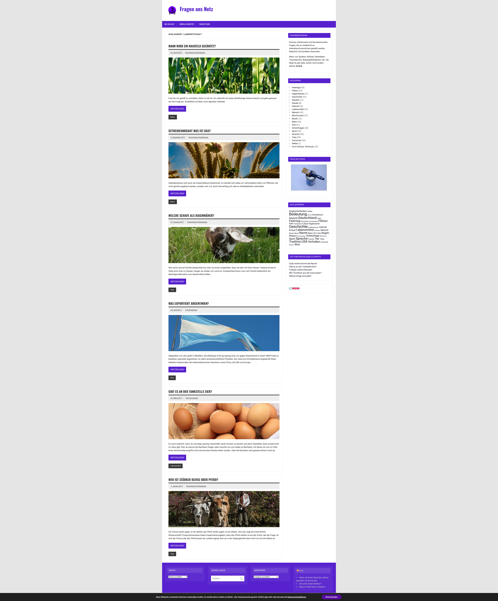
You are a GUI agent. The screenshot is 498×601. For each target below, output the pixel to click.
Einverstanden (332, 597)
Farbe (319, 218)
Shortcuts (323, 236)
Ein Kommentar (192, 398)
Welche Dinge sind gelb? (300, 276)
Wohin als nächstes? (187, 24)
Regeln (325, 232)
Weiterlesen (177, 109)
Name (303, 233)
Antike (309, 211)
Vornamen (296, 140)
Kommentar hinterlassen (195, 53)
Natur (172, 117)
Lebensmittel (175, 466)
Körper (292, 230)
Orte (172, 378)
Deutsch (293, 218)
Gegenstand (314, 224)
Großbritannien (313, 227)
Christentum (317, 214)
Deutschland (307, 218)
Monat (291, 233)
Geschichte (297, 97)
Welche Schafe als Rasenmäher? (191, 215)
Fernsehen (305, 221)
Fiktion (295, 90)
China (309, 215)
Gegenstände (298, 93)
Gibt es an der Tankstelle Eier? (190, 391)
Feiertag (294, 221)
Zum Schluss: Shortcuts (303, 146)
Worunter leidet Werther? (310, 583)
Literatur (317, 230)
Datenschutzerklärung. (297, 597)
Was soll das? (169, 24)
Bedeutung (298, 214)
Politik (318, 233)
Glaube (295, 103)
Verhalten (314, 241)
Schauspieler (301, 236)
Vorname (324, 242)
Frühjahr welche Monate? (300, 270)
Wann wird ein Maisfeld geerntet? (192, 46)
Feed (301, 571)
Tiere (172, 290)
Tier (316, 238)
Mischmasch (298, 115)
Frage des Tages (204, 24)
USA (305, 241)
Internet (295, 106)
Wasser (291, 245)
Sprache (295, 134)
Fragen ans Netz (196, 9)
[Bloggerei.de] (294, 288)
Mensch (295, 112)
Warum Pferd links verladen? (312, 587)
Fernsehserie (313, 221)
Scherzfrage (312, 235)
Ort (314, 233)
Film (291, 223)
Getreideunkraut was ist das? (189, 130)
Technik (311, 239)
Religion (293, 235)
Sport (294, 131)
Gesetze (295, 100)
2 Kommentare (191, 310)
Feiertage (296, 87)
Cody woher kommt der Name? (303, 263)
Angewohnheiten (298, 211)
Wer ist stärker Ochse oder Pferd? (193, 479)
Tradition (295, 241)
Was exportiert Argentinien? (188, 303)
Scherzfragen (298, 128)
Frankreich (298, 224)
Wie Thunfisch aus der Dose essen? (305, 273)
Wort (297, 244)
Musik (295, 118)
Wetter (295, 143)
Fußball (305, 224)
